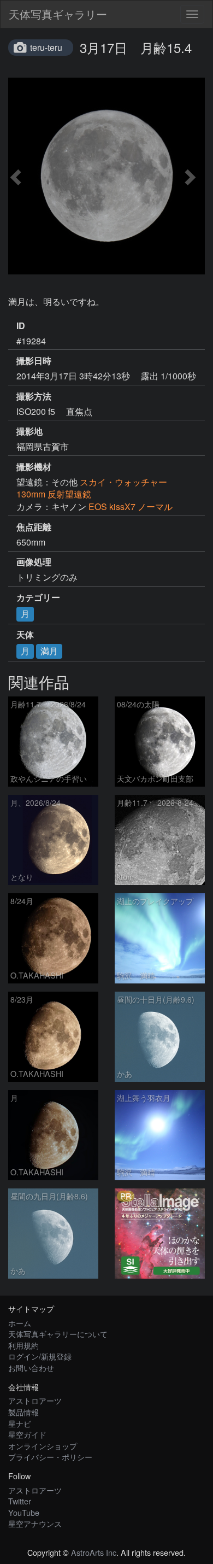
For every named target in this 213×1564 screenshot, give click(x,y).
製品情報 (23, 1411)
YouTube (23, 1512)
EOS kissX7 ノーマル (130, 506)
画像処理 (33, 562)
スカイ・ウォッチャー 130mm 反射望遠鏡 (91, 488)
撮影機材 (33, 467)
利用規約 (23, 1345)
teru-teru (46, 47)
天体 (25, 635)
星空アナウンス (35, 1523)
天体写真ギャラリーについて (58, 1333)
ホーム (19, 1322)
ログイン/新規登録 (40, 1356)
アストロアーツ (35, 1400)
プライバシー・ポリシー (50, 1456)
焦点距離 (33, 527)
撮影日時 (33, 361)
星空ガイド (27, 1434)
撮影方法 (33, 396)
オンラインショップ (42, 1445)
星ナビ (19, 1423)
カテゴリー (38, 597)
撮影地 (29, 431)
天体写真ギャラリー (58, 14)
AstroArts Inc (93, 1552)
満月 (49, 651)
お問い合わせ (31, 1367)
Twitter (19, 1501)
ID (20, 326)
